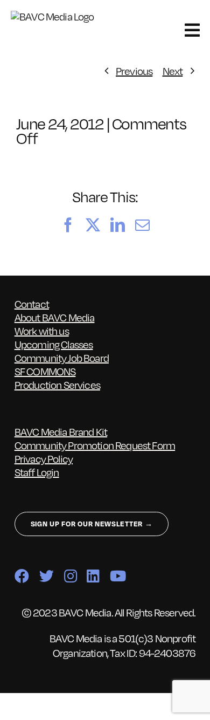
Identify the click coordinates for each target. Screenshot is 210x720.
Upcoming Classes (54, 344)
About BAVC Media (55, 317)
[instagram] (70, 575)
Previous (134, 71)
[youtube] (117, 575)
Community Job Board (62, 358)
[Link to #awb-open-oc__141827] (192, 30)
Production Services (57, 385)
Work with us (42, 331)
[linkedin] (93, 575)
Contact (32, 304)
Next (173, 71)
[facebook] (22, 575)
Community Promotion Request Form (95, 445)
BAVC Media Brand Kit (61, 431)
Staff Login (37, 472)
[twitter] (46, 575)
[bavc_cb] (58, 16)
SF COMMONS (45, 371)
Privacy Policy (44, 458)
